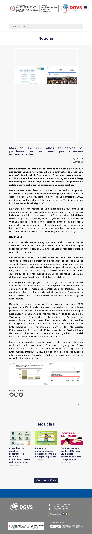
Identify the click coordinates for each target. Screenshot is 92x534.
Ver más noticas (46, 480)
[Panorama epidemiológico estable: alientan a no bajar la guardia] (46, 443)
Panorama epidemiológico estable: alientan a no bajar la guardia (45, 452)
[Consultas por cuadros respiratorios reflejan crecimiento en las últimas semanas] (20, 443)
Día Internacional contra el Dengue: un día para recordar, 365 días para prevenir (71, 454)
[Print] (21, 395)
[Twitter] (11, 395)
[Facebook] (16, 395)
